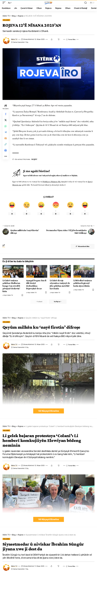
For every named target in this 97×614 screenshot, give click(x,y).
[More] (6, 156)
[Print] (6, 150)
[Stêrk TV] (48, 2)
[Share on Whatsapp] (6, 126)
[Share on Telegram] (6, 132)
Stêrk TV (14, 39)
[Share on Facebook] (6, 114)
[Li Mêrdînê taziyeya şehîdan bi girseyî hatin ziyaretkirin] (83, 271)
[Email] (6, 138)
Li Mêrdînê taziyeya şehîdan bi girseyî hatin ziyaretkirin (82, 283)
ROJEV (34, 159)
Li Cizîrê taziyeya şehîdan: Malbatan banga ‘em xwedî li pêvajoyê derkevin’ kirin (11, 286)
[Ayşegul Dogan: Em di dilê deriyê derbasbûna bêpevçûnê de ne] (36, 271)
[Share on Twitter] (6, 120)
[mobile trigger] (5, 3)
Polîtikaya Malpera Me (52, 181)
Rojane (6, 20)
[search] (85, 2)
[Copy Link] (6, 144)
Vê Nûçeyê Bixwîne (48, 411)
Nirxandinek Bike (83, 246)
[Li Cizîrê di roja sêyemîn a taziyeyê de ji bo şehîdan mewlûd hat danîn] (60, 271)
